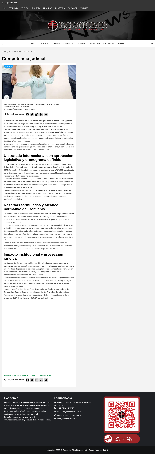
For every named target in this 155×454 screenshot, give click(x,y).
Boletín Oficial (56, 132)
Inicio (4, 8)
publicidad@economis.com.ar (68, 415)
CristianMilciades (44, 375)
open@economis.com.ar (66, 419)
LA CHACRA (35, 8)
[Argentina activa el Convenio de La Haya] (39, 335)
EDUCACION (73, 8)
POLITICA (24, 8)
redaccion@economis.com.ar (68, 412)
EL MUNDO (47, 8)
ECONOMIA (13, 8)
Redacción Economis (15, 109)
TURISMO (84, 8)
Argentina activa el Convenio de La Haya (19, 375)
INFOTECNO (60, 8)
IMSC (105, 450)
